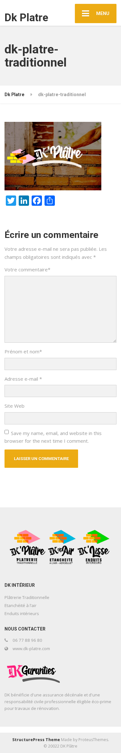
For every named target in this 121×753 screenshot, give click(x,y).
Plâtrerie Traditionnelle (27, 597)
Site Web (15, 406)
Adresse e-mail (23, 379)
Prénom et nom (23, 351)
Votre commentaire (27, 269)
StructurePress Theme (36, 739)
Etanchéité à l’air (20, 605)
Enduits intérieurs (22, 613)
